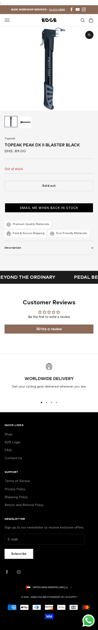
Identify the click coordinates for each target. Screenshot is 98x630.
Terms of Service (17, 481)
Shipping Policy (16, 497)
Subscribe (19, 553)
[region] (49, 379)
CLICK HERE (57, 9)
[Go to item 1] (11, 121)
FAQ (8, 450)
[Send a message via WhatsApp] (88, 620)
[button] (49, 208)
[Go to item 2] (25, 122)
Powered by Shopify (62, 597)
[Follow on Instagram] (18, 572)
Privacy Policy (15, 489)
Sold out (49, 185)
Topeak (10, 138)
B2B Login (13, 442)
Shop (9, 434)
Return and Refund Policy (24, 505)
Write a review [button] (49, 329)
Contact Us (13, 458)
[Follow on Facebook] (7, 572)
